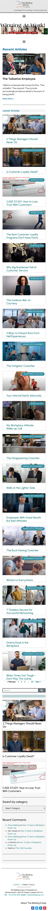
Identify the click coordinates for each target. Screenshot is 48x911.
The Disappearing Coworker (23, 458)
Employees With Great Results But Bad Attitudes (23, 519)
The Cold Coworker (24, 848)
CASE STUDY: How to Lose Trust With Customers (22, 203)
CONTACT (16, 884)
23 (32, 682)
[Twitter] (36, 908)
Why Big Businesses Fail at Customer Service (21, 269)
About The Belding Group (33, 903)
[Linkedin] (40, 908)
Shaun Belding (14, 825)
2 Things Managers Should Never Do (22, 140)
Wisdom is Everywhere (19, 580)
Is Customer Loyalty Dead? (22, 171)
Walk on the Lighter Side (20, 487)
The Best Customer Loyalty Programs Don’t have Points (22, 236)
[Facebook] (32, 908)
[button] (24, 16)
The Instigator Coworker (20, 365)
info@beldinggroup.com (35, 895)
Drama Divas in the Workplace (17, 644)
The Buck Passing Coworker (22, 550)
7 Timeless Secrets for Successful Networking (19, 611)
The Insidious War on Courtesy (18, 302)
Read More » (8, 98)
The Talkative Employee (19, 78)
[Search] (41, 690)
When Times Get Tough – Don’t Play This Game (21, 677)
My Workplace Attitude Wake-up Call (20, 427)
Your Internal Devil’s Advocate (23, 395)
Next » (38, 682)
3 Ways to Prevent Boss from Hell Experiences (22, 334)
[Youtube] (44, 908)
